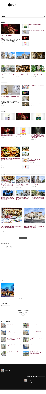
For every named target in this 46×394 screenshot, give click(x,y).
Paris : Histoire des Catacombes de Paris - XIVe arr (37, 60)
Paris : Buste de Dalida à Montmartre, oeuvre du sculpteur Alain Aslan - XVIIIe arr (14, 352)
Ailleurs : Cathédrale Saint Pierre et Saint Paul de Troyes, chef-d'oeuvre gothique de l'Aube (37, 184)
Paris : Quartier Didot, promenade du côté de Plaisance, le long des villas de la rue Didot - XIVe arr (14, 324)
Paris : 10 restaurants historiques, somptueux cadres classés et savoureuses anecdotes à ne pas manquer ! (37, 345)
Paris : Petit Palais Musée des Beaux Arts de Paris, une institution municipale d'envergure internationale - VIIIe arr (23, 60)
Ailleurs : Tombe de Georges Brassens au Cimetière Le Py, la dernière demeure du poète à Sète (36, 324)
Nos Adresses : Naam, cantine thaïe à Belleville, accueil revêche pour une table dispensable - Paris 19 (10, 159)
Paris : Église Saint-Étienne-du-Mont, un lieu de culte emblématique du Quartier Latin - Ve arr (7, 60)
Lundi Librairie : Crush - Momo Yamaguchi (21, 134)
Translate (7, 306)
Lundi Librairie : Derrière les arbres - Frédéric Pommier (35, 24)
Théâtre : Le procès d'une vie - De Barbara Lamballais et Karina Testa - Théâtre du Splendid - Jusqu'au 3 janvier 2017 (36, 36)
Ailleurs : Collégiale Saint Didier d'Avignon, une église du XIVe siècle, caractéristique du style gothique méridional (37, 198)
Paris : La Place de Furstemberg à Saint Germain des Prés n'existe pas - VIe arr (14, 345)
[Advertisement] (23, 12)
